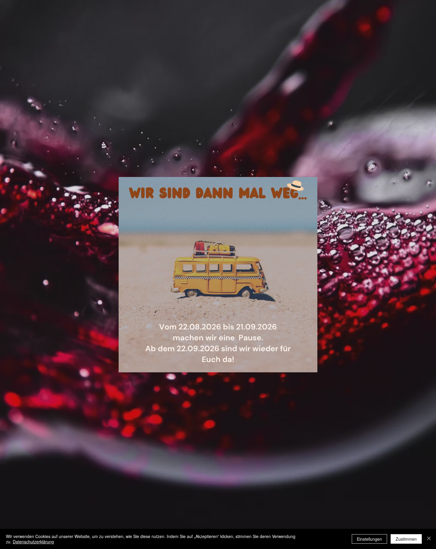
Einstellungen (369, 539)
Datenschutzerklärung (33, 542)
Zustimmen (406, 539)
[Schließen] (428, 539)
